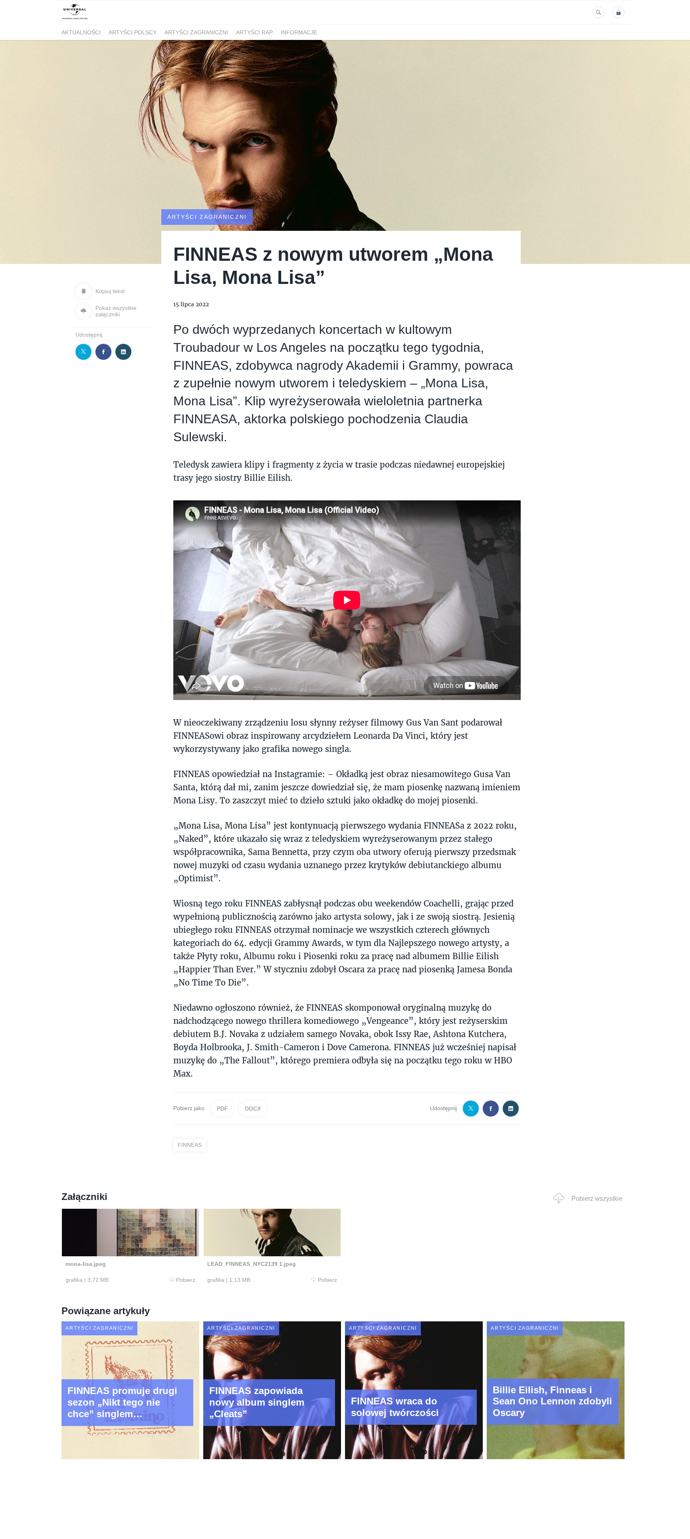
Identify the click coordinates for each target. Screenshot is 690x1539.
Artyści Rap (254, 32)
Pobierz (185, 1280)
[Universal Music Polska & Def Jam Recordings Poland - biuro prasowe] (75, 19)
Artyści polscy (133, 32)
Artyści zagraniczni (196, 32)
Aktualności (81, 32)
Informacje (299, 32)
